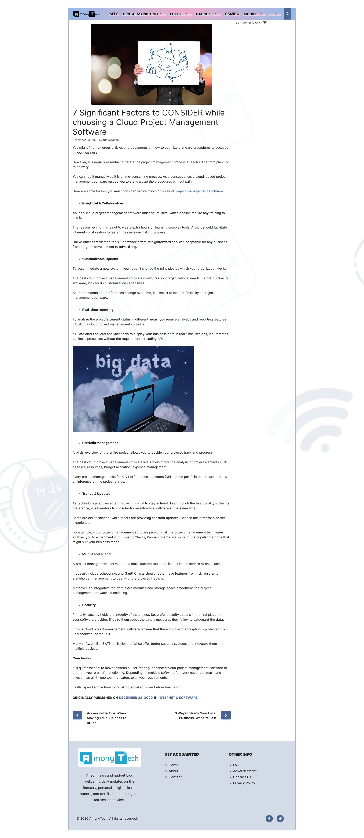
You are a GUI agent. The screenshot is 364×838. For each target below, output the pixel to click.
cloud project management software (193, 191)
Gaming (232, 14)
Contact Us (242, 777)
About (173, 771)
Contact (175, 777)
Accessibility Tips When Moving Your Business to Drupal (106, 718)
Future (177, 14)
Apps (114, 14)
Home (173, 765)
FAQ (236, 765)
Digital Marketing (140, 14)
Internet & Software (178, 698)
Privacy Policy (244, 783)
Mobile (250, 14)
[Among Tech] (87, 14)
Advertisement (245, 771)
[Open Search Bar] (287, 14)
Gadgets (204, 14)
